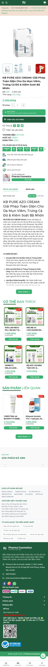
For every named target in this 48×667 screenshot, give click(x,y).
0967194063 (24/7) (14, 615)
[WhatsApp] (14, 584)
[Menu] (3, 3)
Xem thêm (23, 436)
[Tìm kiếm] (6, 3)
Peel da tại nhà (8, 538)
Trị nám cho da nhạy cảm (11, 530)
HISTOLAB (39, 494)
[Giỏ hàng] (44, 2)
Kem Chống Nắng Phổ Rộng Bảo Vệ (13, 511)
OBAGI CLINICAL (7, 491)
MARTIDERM (18, 494)
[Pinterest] (18, 125)
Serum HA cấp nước (37, 534)
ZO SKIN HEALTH (34, 491)
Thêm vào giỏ (13, 339)
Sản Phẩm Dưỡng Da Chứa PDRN (13, 516)
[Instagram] (9, 584)
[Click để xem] (24, 40)
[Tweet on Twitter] (22, 125)
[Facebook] (4, 584)
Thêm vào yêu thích (14, 130)
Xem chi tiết (13, 428)
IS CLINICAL (29, 494)
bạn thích (19, 302)
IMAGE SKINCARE (8, 496)
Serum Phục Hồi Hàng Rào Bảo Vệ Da (14, 504)
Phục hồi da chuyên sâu (11, 526)
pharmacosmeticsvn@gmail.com (18, 578)
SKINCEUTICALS (20, 491)
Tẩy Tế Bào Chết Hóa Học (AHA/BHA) (14, 514)
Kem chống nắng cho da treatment (14, 534)
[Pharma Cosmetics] (24, 2)
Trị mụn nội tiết (28, 526)
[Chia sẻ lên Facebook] (14, 125)
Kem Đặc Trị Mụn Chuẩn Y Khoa (12, 506)
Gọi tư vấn (28, 179)
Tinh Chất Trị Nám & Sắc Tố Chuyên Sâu (15, 509)
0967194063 (11, 574)
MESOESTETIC (7, 494)
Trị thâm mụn (21, 538)
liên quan (21, 388)
